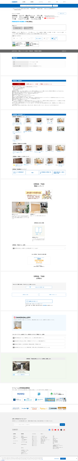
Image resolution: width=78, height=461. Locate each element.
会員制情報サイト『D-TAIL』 (25, 450)
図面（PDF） (54, 439)
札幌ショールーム (34, 436)
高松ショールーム (34, 444)
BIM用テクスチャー (55, 438)
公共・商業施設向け (24, 439)
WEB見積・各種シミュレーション (45, 439)
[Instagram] (52, 430)
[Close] (77, 458)
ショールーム (34, 433)
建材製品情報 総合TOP (24, 437)
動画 (53, 443)
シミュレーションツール (56, 444)
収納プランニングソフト (24, 453)
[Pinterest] (58, 430)
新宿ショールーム (34, 439)
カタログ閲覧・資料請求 (44, 437)
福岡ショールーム (34, 445)
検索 (55, 5)
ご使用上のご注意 (25, 294)
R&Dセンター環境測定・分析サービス (58, 447)
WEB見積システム (23, 452)
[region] (39, 458)
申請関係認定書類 (55, 440)
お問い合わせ (42, 443)
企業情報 (14, 436)
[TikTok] (61, 430)
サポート (42, 433)
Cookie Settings (56, 458)
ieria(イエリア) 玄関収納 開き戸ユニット (28, 28)
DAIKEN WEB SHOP (23, 444)
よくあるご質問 (43, 436)
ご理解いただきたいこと (53, 294)
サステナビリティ (15, 437)
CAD (53, 437)
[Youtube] (55, 430)
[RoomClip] (64, 430)
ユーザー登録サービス (24, 451)
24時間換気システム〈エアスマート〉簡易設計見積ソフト (58, 446)
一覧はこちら (27, 116)
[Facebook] (49, 430)
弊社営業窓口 (45, 305)
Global (15, 443)
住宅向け (23, 438)
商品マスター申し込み (56, 448)
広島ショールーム (34, 443)
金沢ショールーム (34, 438)
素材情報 (22, 436)
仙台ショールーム (34, 437)
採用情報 (14, 438)
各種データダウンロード (44, 438)
